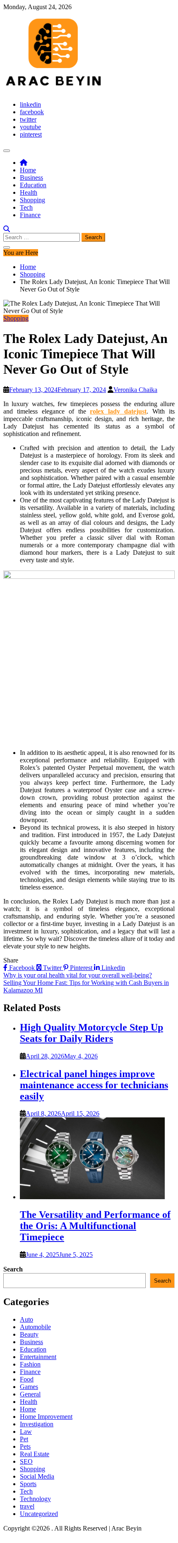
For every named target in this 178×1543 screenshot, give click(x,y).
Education (33, 185)
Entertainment (38, 1356)
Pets (25, 1446)
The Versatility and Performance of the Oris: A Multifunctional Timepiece (95, 1225)
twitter (28, 119)
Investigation (36, 1424)
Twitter (52, 967)
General (30, 1394)
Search (13, 1269)
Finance (30, 214)
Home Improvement (46, 1416)
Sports (28, 1483)
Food (27, 1379)
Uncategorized (39, 1513)
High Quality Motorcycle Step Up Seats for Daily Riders (91, 1033)
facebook (32, 111)
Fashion (30, 1364)
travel (27, 1506)
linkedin (30, 104)
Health (28, 192)
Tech (26, 207)
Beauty (29, 1334)
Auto (26, 1319)
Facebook (21, 967)
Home (28, 170)
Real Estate (34, 1453)
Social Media (37, 1476)
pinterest (31, 134)
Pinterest (81, 967)
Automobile (35, 1326)
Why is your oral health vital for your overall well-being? (77, 975)
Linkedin (112, 967)
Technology (35, 1498)
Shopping (32, 199)
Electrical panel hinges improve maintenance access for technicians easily (94, 1085)
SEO (26, 1461)
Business (31, 177)
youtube (30, 126)
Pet (24, 1439)
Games (29, 1386)
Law (26, 1431)
